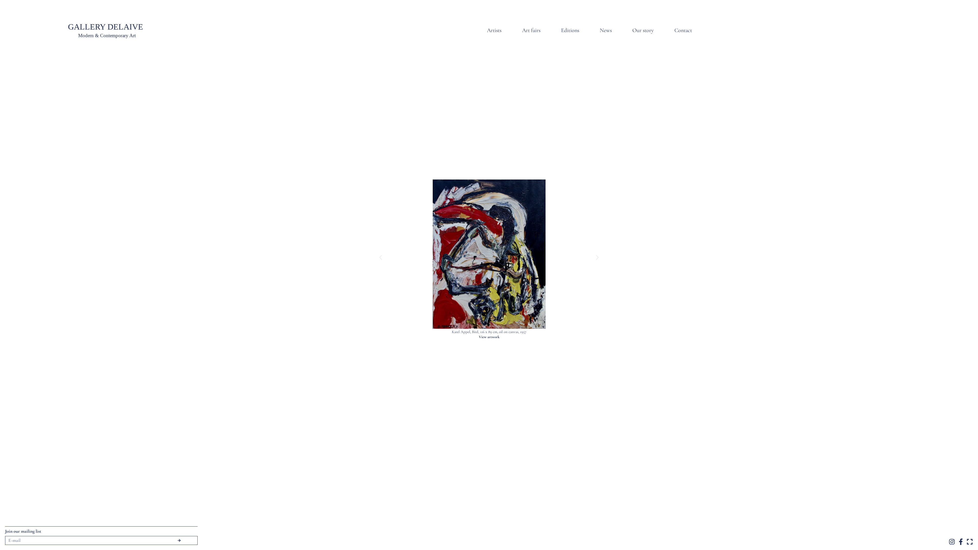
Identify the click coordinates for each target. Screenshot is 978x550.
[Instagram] (952, 542)
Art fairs (531, 30)
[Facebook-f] (961, 542)
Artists (494, 30)
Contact (683, 30)
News (606, 30)
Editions (570, 30)
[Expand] (970, 542)
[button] (380, 257)
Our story (643, 30)
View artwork (489, 337)
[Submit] (179, 540)
